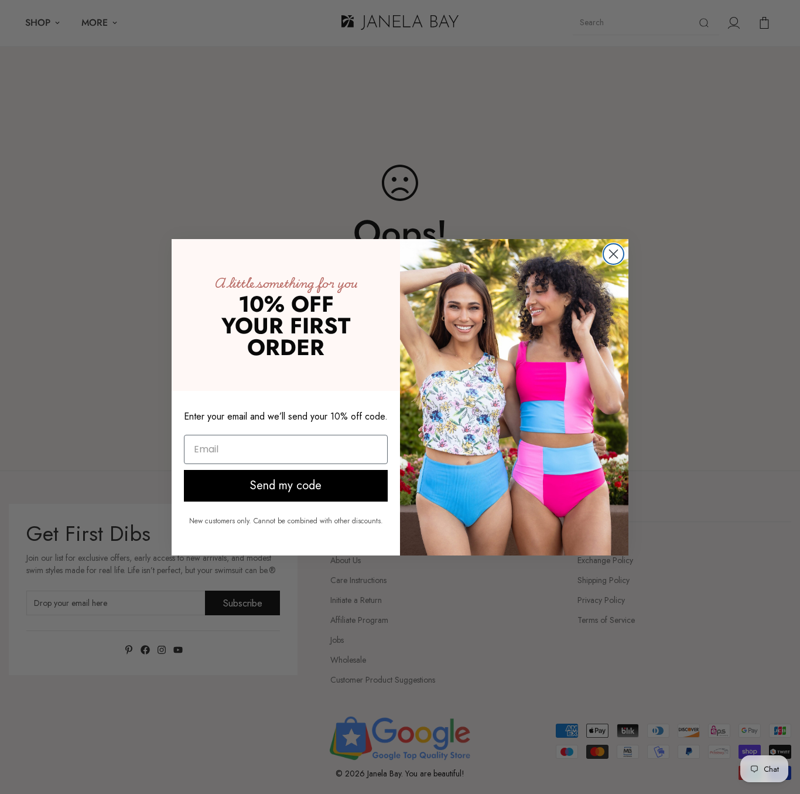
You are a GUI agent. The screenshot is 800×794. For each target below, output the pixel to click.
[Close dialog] (613, 254)
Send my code (286, 485)
